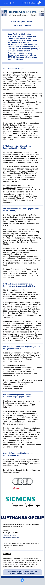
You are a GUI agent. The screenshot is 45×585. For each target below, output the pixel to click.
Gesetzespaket (30, 79)
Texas (36, 275)
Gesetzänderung (9, 188)
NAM (17, 177)
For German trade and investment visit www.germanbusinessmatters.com (22, 572)
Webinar (13, 152)
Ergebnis (6, 294)
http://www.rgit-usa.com (10, 535)
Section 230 (7, 261)
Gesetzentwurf (20, 98)
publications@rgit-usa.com (11, 537)
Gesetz (6, 219)
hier (14, 472)
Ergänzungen (16, 353)
